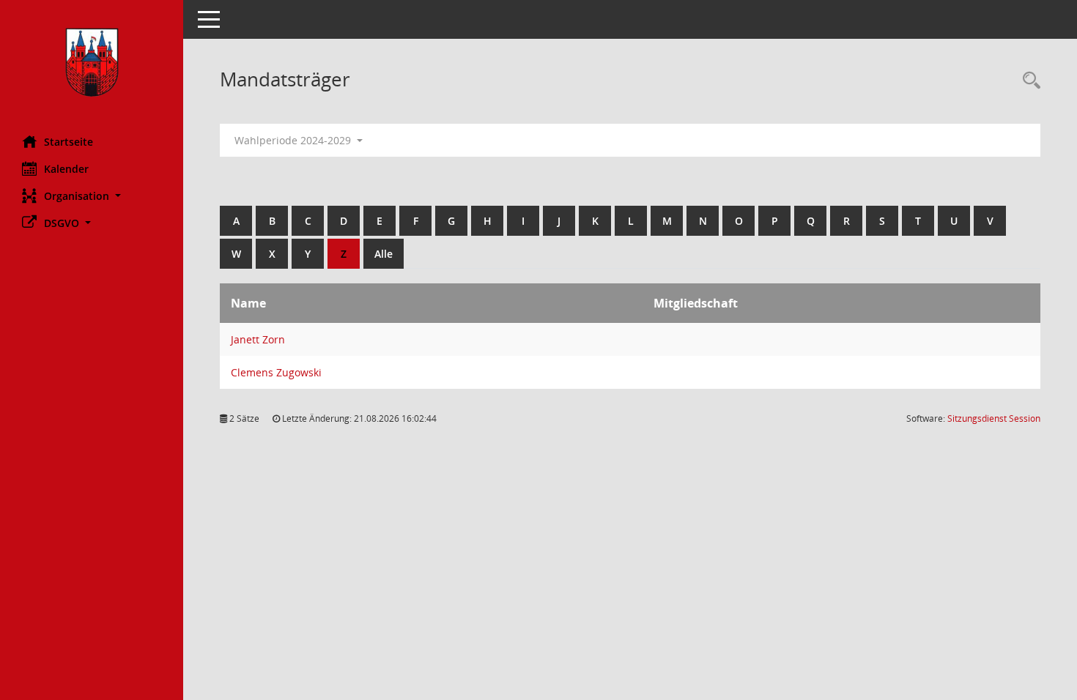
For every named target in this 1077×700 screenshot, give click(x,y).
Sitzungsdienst (993, 418)
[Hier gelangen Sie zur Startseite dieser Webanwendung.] (91, 62)
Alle (383, 254)
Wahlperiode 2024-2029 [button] (294, 140)
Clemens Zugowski (276, 372)
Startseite (68, 142)
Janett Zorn (258, 339)
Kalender (66, 169)
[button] (91, 195)
